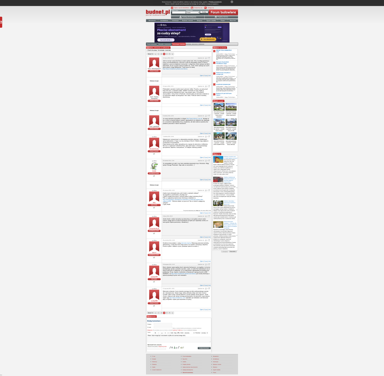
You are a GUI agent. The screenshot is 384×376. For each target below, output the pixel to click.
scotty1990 (154, 301)
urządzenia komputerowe (223, 84)
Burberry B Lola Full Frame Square (224, 94)
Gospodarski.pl (154, 228)
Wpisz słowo (175, 10)
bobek (154, 171)
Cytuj (205, 75)
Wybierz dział (189, 10)
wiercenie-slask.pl (186, 243)
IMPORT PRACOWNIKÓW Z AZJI (224, 51)
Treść (149, 332)
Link (209, 75)
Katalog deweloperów (188, 369)
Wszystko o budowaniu (164, 44)
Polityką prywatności (215, 2)
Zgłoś (201, 75)
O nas (153, 356)
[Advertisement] (186, 81)
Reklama (154, 364)
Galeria (184, 361)
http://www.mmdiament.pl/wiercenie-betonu (175, 69)
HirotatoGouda (154, 149)
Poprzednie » (233, 251)
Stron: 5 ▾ (150, 54)
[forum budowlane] (223, 12)
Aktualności (216, 356)
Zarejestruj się (198, 7)
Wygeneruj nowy (162, 346)
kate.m (154, 252)
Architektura (216, 359)
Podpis (149, 324)
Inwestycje (215, 361)
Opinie (153, 367)
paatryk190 (154, 277)
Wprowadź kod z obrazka (155, 345)
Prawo (214, 372)
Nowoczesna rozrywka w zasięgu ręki (223, 73)
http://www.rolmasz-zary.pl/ (194, 118)
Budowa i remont (217, 364)
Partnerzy (154, 361)
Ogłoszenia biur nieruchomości (190, 367)
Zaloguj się (211, 7)
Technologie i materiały (179, 44)
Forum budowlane (152, 44)
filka (154, 202)
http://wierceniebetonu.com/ (177, 297)
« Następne (225, 251)
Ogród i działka (216, 369)
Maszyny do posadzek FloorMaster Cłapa (222, 62)
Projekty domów (186, 364)
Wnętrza (215, 367)
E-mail (149, 327)
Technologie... (232, 54)
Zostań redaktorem (157, 369)
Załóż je (180, 330)
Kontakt (154, 359)
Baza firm (185, 359)
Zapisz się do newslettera (181, 7)
